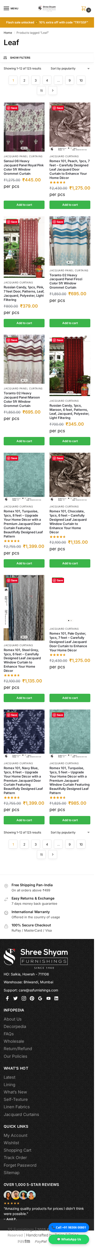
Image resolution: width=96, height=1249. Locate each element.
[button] (84, 8)
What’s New (15, 1092)
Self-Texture (16, 1099)
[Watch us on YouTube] (48, 999)
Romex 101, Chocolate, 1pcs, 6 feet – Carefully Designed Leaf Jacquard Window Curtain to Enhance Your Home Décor (68, 521)
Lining (9, 1084)
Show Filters (20, 57)
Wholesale (14, 1041)
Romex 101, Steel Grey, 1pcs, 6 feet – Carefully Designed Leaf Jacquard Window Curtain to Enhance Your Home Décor (22, 660)
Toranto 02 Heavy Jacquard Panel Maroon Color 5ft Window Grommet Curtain (22, 399)
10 (81, 80)
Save (14, 108)
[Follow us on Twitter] (15, 999)
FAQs (9, 1033)
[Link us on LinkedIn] (56, 999)
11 (41, 91)
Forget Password (20, 1165)
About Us (13, 1019)
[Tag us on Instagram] (24, 999)
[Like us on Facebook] (7, 999)
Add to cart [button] (24, 205)
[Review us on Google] (40, 999)
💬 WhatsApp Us (69, 1239)
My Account (15, 1135)
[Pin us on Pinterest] (32, 999)
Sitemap (11, 1172)
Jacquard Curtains (64, 156)
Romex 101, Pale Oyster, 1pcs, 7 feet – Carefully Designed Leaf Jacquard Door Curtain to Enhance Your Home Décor (68, 641)
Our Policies (15, 1056)
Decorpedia (15, 1026)
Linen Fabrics (17, 1106)
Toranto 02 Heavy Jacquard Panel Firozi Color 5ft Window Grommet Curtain (65, 281)
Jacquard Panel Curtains (23, 156)
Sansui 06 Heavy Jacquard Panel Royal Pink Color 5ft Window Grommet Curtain (24, 167)
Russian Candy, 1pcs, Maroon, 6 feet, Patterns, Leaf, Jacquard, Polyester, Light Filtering (69, 411)
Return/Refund (18, 1048)
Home (8, 33)
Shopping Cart (17, 1150)
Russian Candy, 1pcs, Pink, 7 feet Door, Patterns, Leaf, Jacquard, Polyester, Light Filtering (24, 293)
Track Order (15, 1157)
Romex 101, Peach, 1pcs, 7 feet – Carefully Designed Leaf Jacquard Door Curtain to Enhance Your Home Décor (69, 169)
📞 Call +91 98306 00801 (68, 1227)
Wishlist (11, 1142)
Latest (9, 1077)
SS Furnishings (21, 1229)
